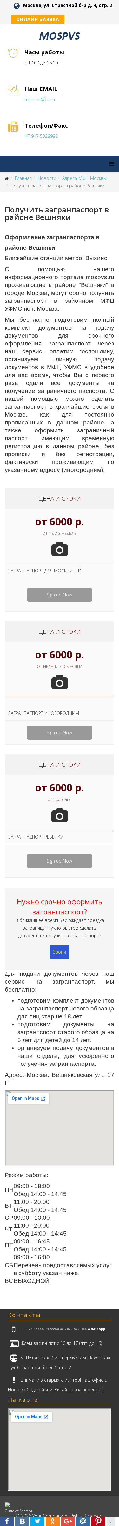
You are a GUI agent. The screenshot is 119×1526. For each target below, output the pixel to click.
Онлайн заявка (37, 19)
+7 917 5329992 (41, 136)
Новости (47, 178)
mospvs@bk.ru (39, 99)
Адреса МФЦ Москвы (84, 178)
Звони (59, 952)
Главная (23, 178)
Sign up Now (59, 595)
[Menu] (111, 164)
